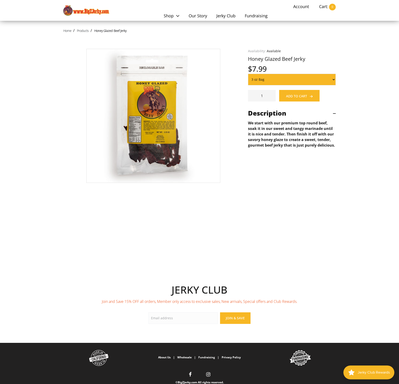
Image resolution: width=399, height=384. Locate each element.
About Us (164, 357)
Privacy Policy (231, 357)
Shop (169, 15)
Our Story (198, 15)
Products (83, 30)
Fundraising (256, 15)
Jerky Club (226, 15)
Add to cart (297, 96)
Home (67, 30)
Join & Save (235, 318)
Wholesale (184, 357)
